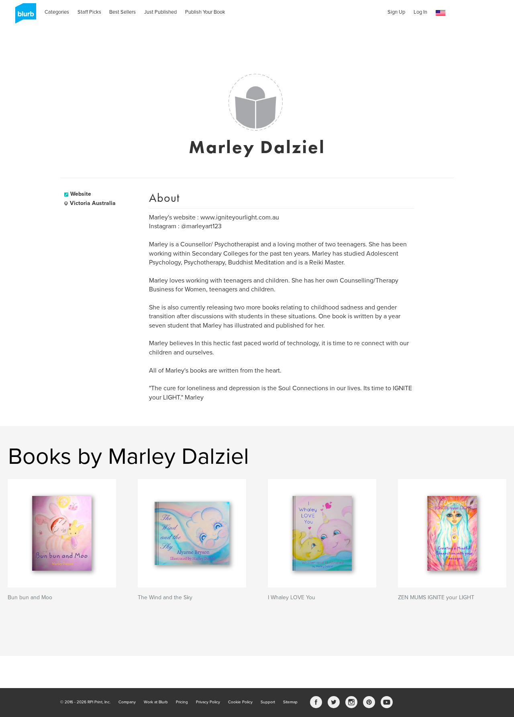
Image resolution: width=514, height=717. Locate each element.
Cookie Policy (240, 702)
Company (127, 702)
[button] (440, 13)
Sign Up (396, 12)
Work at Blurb (156, 702)
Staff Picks (89, 12)
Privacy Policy (208, 702)
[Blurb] (23, 16)
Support (268, 702)
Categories (57, 12)
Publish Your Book (205, 12)
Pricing (182, 702)
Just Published (160, 12)
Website (80, 194)
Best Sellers (122, 12)
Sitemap (290, 702)
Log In (420, 12)
